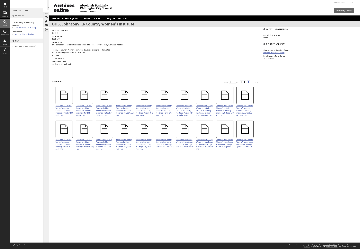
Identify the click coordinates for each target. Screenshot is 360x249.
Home (5, 7)
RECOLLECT (307, 247)
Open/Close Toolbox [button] (48, 5)
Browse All (5, 16)
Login (5, 44)
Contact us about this (46, 25)
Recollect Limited (332, 247)
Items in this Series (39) (24, 34)
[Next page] (244, 82)
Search (5, 25)
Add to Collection (46, 21)
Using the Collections (116, 18)
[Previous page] (241, 82)
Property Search (344, 10)
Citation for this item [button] (46, 29)
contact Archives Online (330, 245)
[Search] (248, 82)
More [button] (5, 53)
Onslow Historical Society (25, 27)
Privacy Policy (14, 245)
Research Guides (92, 18)
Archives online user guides (65, 18)
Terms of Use (22, 245)
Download (46, 17)
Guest (343, 3)
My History (5, 35)
